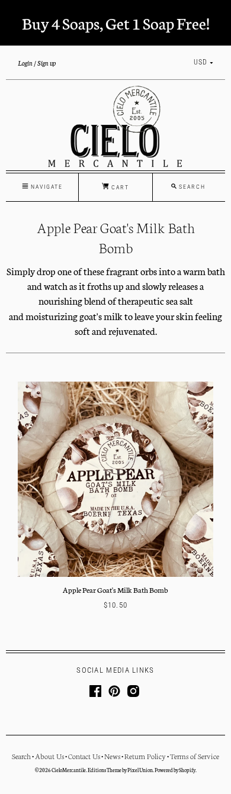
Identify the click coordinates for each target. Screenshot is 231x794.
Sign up (46, 62)
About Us (49, 756)
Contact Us (84, 756)
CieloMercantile (69, 769)
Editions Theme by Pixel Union (120, 769)
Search (21, 756)
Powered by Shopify (175, 769)
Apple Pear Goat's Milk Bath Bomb (115, 590)
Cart (119, 187)
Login (25, 62)
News (112, 756)
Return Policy (145, 756)
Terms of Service (194, 756)
